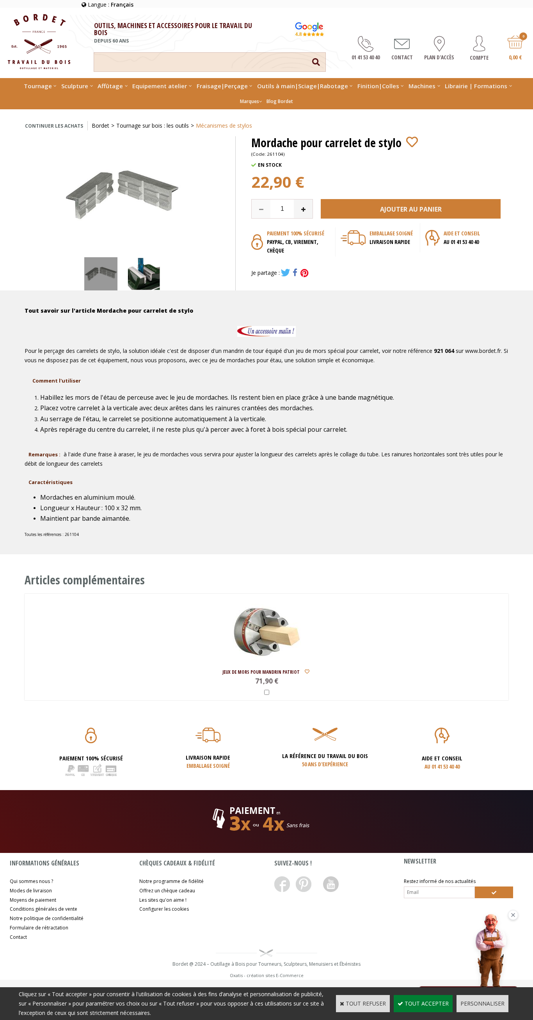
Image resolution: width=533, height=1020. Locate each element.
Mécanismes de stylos (224, 125)
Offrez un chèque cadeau (167, 890)
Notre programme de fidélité (171, 881)
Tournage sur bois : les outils (152, 125)
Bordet (100, 125)
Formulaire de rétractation (39, 927)
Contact (18, 937)
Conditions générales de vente (43, 909)
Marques (249, 101)
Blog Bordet (279, 101)
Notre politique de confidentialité (47, 918)
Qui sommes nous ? (31, 881)
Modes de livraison (31, 890)
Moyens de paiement (33, 900)
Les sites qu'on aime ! (163, 900)
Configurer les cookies (164, 909)
